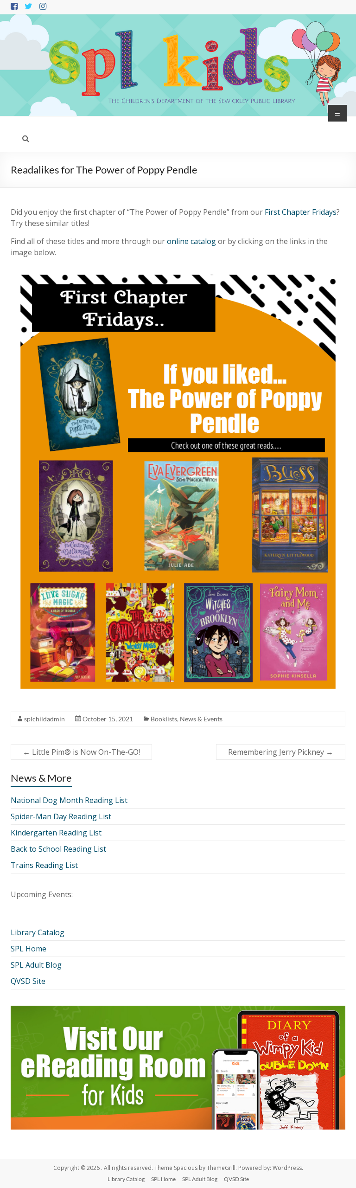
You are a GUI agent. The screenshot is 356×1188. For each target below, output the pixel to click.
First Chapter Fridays (301, 212)
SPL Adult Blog (36, 965)
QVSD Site (28, 981)
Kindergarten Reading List (56, 833)
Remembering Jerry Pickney (280, 752)
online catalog (191, 241)
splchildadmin (44, 719)
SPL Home (28, 949)
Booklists (164, 719)
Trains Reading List (44, 865)
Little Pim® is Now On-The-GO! (81, 752)
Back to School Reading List (58, 849)
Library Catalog (37, 932)
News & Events (201, 719)
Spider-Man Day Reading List (61, 816)
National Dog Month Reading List (69, 800)
